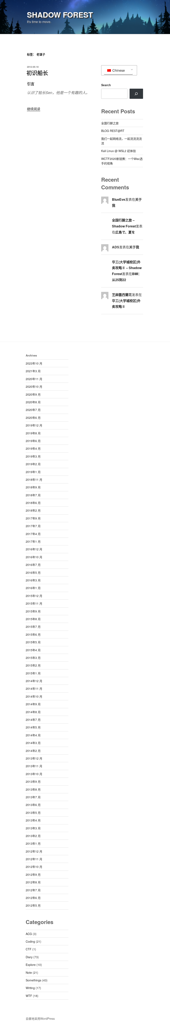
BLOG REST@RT (112, 131)
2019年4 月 (33, 448)
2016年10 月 (34, 557)
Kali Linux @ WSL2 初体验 (118, 151)
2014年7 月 (33, 720)
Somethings (33, 980)
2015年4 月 (33, 650)
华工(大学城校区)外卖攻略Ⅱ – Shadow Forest (127, 268)
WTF (29, 996)
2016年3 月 (33, 580)
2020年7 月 (33, 410)
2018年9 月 (33, 487)
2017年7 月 (33, 526)
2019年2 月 (33, 464)
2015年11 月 (34, 603)
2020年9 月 (33, 394)
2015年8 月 (33, 619)
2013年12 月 (34, 758)
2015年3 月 (33, 658)
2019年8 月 (33, 433)
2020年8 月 (33, 402)
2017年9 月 (33, 518)
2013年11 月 (34, 766)
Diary (29, 957)
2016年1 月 (33, 588)
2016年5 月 (33, 572)
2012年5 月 (33, 905)
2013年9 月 (33, 781)
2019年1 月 (33, 472)
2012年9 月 (33, 874)
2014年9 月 (33, 704)
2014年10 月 (34, 696)
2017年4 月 (33, 534)
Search (106, 85)
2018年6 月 (33, 503)
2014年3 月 (33, 743)
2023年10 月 (34, 363)
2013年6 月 (33, 805)
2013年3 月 (33, 828)
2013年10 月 (34, 774)
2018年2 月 (33, 510)
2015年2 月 (33, 665)
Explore (31, 965)
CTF (29, 949)
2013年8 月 (33, 789)
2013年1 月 (33, 843)
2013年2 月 (33, 836)
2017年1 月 (33, 541)
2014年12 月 (34, 681)
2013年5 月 (33, 813)
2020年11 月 (34, 379)
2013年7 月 (33, 797)
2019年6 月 (33, 441)
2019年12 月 (34, 425)
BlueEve (118, 199)
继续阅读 (33, 108)
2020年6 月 (33, 418)
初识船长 (37, 73)
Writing (30, 988)
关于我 (134, 247)
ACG (29, 934)
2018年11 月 (34, 479)
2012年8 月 (33, 882)
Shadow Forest (60, 14)
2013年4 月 (33, 820)
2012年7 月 (33, 890)
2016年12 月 (34, 549)
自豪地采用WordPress (40, 1018)
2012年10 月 (34, 867)
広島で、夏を (125, 232)
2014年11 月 (34, 688)
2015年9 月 (33, 611)
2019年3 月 (33, 456)
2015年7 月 (33, 627)
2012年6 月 (33, 898)
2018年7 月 (33, 495)
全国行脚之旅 (110, 123)
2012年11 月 (34, 859)
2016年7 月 (33, 565)
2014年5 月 (33, 727)
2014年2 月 (33, 751)
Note (29, 972)
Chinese (118, 70)
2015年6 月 (33, 634)
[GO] (136, 94)
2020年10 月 (34, 386)
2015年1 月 (33, 673)
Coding (30, 941)
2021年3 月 (33, 371)
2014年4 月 (33, 735)
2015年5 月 (33, 642)
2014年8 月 (33, 712)
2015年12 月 (34, 596)
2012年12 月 (34, 851)
